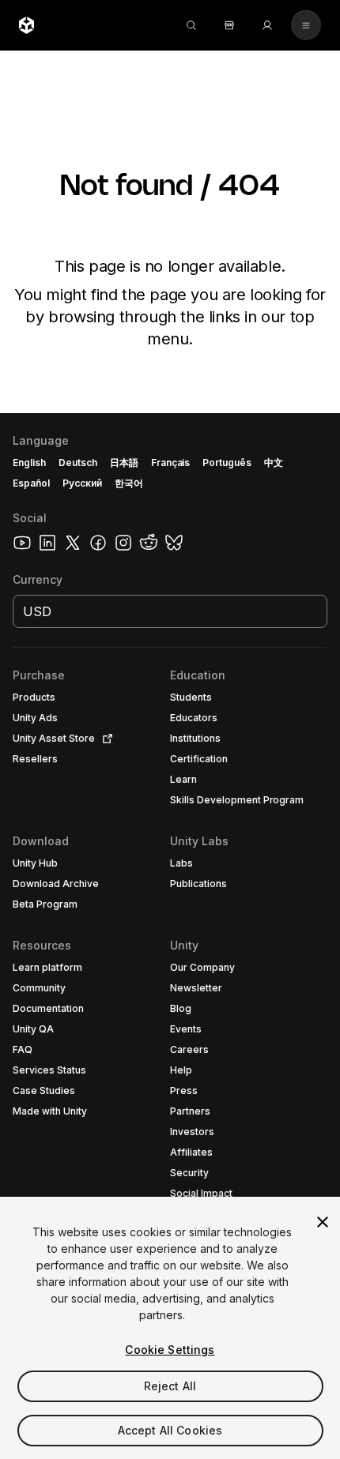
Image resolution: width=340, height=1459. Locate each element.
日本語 (124, 462)
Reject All (170, 1386)
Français (171, 462)
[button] (170, 936)
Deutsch (78, 462)
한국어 (129, 483)
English (29, 462)
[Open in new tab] (104, 738)
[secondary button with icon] (306, 25)
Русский (82, 483)
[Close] (322, 1222)
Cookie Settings (169, 1349)
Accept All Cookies (170, 1430)
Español (31, 483)
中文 (273, 462)
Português (226, 462)
